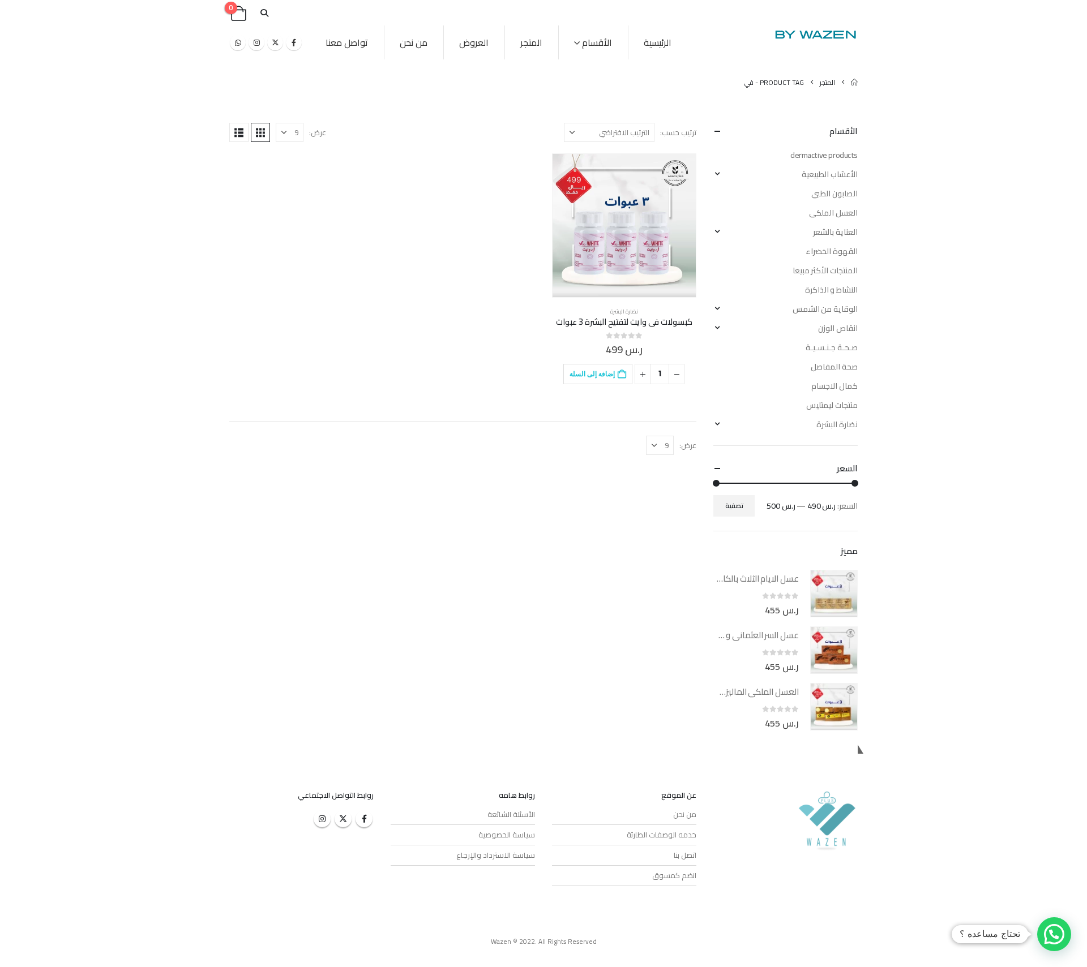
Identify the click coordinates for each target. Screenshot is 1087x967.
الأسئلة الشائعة (511, 814)
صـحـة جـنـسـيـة (832, 347)
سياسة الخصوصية (506, 834)
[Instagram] (256, 42)
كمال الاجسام (834, 386)
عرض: (317, 132)
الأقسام (597, 42)
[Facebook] (294, 42)
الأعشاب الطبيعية (830, 174)
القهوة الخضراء (832, 251)
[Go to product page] (624, 225)
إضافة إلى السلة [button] (592, 374)
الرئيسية (657, 42)
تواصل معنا (347, 42)
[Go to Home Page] (854, 82)
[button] (264, 13)
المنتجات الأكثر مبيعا (825, 270)
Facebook (364, 818)
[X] (275, 42)
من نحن (413, 42)
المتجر (531, 42)
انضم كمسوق (674, 875)
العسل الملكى (833, 212)
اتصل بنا (685, 855)
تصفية (734, 505)
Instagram (322, 818)
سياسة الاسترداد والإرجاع (495, 855)
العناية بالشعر (835, 232)
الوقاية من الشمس (825, 309)
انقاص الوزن (838, 328)
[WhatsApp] (238, 42)
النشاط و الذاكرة (831, 289)
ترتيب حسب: (678, 132)
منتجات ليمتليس (832, 405)
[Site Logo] (815, 34)
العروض (474, 42)
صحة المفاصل (834, 366)
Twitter (343, 818)
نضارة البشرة (624, 311)
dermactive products (824, 155)
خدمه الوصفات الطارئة (661, 834)
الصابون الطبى (834, 193)
